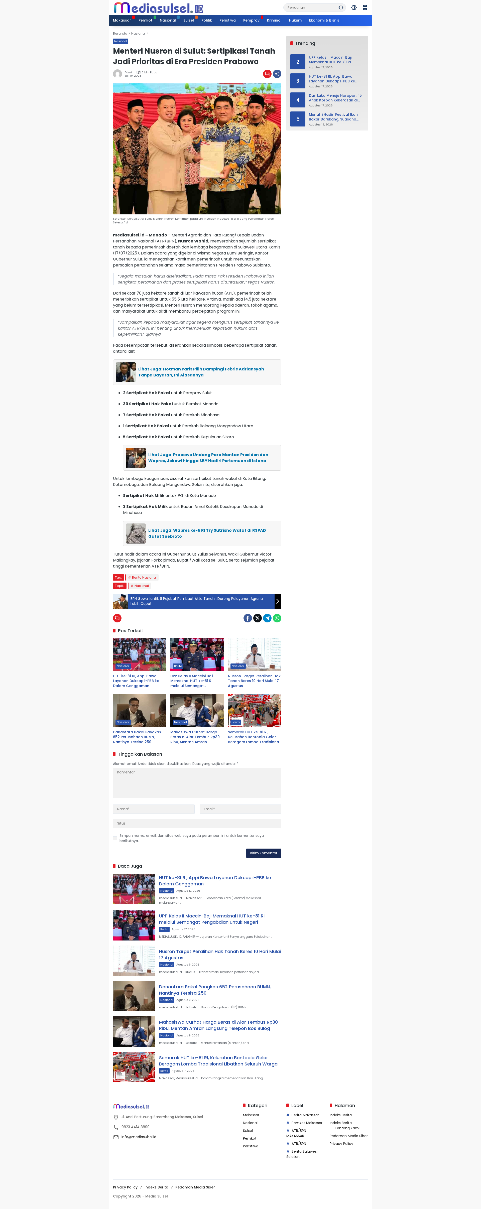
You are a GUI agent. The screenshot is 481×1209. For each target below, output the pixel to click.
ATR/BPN (299, 1143)
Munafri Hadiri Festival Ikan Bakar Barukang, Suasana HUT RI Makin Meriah (333, 117)
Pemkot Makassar (307, 1122)
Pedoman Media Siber (349, 1135)
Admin (129, 72)
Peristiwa (250, 1146)
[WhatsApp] (277, 618)
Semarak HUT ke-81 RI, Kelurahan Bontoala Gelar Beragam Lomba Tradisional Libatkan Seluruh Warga (254, 737)
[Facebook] (248, 618)
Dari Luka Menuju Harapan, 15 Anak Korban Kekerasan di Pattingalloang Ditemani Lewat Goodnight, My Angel (335, 98)
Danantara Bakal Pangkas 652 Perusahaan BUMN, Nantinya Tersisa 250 (137, 737)
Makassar (251, 1115)
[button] (341, 7)
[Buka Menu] (365, 8)
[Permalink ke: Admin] (119, 73)
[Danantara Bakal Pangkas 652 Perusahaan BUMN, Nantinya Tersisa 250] (139, 710)
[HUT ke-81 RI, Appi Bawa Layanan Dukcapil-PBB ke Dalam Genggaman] (139, 654)
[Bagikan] (277, 74)
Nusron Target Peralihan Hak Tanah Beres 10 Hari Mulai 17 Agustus (254, 681)
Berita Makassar (305, 1115)
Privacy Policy (341, 1143)
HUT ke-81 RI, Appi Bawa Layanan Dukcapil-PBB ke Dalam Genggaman (136, 681)
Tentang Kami (347, 1128)
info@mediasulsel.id (139, 1136)
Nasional (120, 41)
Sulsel (248, 1130)
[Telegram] (267, 618)
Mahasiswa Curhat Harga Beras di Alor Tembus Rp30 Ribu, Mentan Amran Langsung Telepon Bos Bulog (196, 737)
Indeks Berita (341, 1115)
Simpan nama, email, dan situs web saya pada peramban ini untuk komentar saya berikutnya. (191, 838)
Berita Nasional (144, 577)
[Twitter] (257, 618)
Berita (178, 666)
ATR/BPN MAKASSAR (296, 1133)
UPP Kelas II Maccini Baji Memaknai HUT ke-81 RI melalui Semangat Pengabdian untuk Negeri (193, 681)
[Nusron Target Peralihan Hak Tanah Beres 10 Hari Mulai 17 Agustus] (254, 654)
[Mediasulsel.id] (158, 7)
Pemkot (250, 1138)
